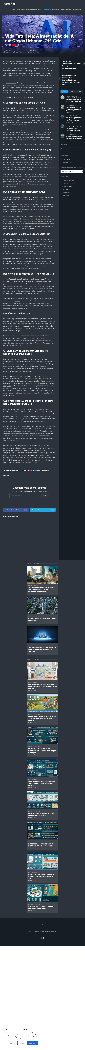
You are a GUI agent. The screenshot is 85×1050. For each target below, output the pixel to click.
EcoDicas (55, 10)
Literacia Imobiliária (33, 10)
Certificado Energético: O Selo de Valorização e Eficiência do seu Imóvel (41, 783)
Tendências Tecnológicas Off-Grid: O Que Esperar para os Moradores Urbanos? (42, 649)
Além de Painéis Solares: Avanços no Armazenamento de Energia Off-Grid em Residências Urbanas (41, 589)
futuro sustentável (39, 448)
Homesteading (66, 10)
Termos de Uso (66, 189)
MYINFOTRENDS (66, 159)
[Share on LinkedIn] (18, 45)
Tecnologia (77, 10)
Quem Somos (65, 195)
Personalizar (11, 1043)
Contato (64, 199)
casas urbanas (11, 83)
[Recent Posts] (64, 91)
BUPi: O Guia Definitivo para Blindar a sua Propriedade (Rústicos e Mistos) (42, 718)
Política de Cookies (67, 186)
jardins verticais (25, 137)
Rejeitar (22, 1043)
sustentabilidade (36, 85)
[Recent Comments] (79, 91)
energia (11, 88)
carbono (17, 301)
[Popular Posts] (72, 91)
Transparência (66, 192)
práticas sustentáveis (10, 416)
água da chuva (10, 134)
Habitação (47, 10)
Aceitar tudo (32, 1043)
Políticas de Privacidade (68, 180)
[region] (21, 1037)
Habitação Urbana (33, 585)
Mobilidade (21, 10)
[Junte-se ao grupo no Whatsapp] (41, 938)
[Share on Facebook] (10, 45)
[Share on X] (6, 45)
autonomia (24, 85)
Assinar (45, 495)
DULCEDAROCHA (66, 162)
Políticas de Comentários (69, 183)
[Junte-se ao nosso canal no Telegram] (43, 938)
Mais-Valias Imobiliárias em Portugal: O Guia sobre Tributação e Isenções (42, 751)
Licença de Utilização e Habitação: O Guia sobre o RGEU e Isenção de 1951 (41, 876)
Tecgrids (8, 52)
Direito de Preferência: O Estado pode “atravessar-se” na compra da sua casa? (42, 686)
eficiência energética (10, 186)
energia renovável (18, 246)
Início (13, 10)
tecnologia (12, 414)
